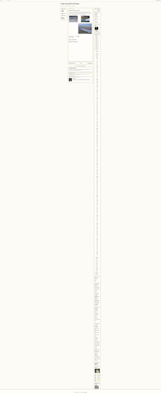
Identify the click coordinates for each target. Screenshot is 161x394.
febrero (97, 268)
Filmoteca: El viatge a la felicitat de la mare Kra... (97, 72)
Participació (96, 337)
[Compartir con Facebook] (78, 36)
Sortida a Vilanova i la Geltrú (97, 179)
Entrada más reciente (72, 63)
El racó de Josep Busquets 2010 (97, 301)
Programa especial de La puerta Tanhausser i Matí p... (97, 188)
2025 (96, 35)
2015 (96, 47)
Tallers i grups (96, 16)
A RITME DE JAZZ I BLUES (97, 92)
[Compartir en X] (77, 36)
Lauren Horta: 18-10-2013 (97, 160)
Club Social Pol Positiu (70, 3)
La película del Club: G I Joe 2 (97, 248)
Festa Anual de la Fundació (97, 166)
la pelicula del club (97, 323)
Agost (95, 280)
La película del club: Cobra (97, 210)
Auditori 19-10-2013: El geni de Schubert (97, 143)
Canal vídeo (96, 22)
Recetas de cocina (97, 345)
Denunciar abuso (96, 364)
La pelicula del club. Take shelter (97, 105)
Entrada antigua (89, 63)
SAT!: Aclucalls (74, 78)
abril (97, 264)
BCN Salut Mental (97, 287)
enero (97, 270)
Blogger (86, 392)
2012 (96, 272)
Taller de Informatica (96, 354)
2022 (96, 39)
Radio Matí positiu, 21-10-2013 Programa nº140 (97, 133)
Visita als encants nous (97, 59)
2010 (96, 274)
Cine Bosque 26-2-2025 (72, 73)
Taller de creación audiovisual (97, 351)
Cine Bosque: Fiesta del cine (97, 124)
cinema (96, 291)
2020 (96, 41)
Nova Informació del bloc (97, 173)
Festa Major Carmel (96, 315)
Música (96, 333)
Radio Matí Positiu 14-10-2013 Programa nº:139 (97, 201)
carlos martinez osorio (63, 11)
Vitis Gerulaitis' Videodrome (63, 18)
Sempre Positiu (97, 30)
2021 (96, 40)
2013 (96, 49)
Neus (95, 336)
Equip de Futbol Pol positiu (97, 304)
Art (95, 281)
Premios (96, 340)
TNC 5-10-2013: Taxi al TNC (97, 233)
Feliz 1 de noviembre (97, 64)
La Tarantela (96, 324)
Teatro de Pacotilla (97, 357)
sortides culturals (97, 349)
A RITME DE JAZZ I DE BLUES (97, 153)
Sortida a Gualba (97, 254)
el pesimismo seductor (96, 299)
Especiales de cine (97, 307)
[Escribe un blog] (76, 36)
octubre (97, 55)
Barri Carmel (96, 286)
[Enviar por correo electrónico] (75, 36)
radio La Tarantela (97, 341)
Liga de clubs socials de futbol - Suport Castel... (97, 115)
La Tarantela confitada (96, 326)
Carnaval (96, 290)
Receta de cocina (97, 344)
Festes (96, 316)
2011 (96, 273)
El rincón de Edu (97, 302)
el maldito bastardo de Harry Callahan (97, 296)
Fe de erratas (96, 313)
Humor (96, 320)
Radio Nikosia (63, 15)
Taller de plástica (97, 356)
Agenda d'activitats (96, 14)
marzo (97, 266)
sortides (72, 37)
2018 (96, 43)
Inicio (81, 63)
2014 (96, 48)
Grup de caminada (97, 319)
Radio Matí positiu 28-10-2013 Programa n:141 (97, 84)
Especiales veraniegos (96, 309)
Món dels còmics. (97, 332)
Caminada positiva (97, 99)
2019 (96, 42)
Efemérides (96, 294)
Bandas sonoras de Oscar (97, 284)
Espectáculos (96, 310)
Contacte (96, 17)
